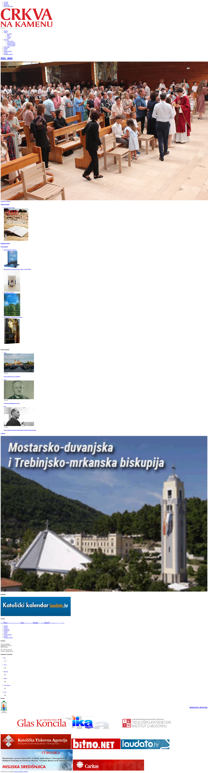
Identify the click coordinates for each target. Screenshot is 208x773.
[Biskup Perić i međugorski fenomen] (12, 343)
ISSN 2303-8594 (8, 6)
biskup (2, 623)
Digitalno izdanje (8, 54)
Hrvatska (9, 34)
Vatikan (9, 36)
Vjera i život (10, 41)
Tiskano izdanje (5, 204)
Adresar (3, 433)
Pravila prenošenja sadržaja (21, 771)
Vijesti (5, 32)
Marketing (6, 5)
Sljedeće (8, 201)
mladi (35, 622)
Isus (22, 622)
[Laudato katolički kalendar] (36, 615)
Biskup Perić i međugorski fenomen (13, 317)
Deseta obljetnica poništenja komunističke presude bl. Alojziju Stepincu (20, 430)
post (59, 623)
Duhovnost (7, 47)
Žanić (63, 623)
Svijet (8, 38)
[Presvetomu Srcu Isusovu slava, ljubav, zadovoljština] (12, 291)
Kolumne (6, 39)
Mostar (42, 623)
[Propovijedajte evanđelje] (12, 267)
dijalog (11, 623)
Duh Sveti (15, 623)
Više (5, 353)
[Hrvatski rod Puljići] (12, 315)
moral (39, 623)
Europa (18, 623)
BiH (8, 35)
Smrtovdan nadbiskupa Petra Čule (12, 403)
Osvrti (5, 50)
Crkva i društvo (11, 45)
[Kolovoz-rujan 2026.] (16, 240)
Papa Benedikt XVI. (54, 623)
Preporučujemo (8, 51)
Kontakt (6, 3)
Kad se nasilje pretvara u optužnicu (12, 376)
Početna (6, 31)
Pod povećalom (11, 42)
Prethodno (3, 201)
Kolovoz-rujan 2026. (9, 207)
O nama (6, 2)
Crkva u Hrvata (7, 685)
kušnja (29, 623)
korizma (26, 623)
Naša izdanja (4, 246)
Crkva (9, 623)
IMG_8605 (7, 58)
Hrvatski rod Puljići (9, 292)
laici (31, 623)
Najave (6, 53)
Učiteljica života (11, 44)
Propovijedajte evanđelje (10, 250)
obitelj (47, 622)
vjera (61, 623)
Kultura (6, 48)
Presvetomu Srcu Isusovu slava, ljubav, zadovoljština (17, 269)
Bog (5, 622)
